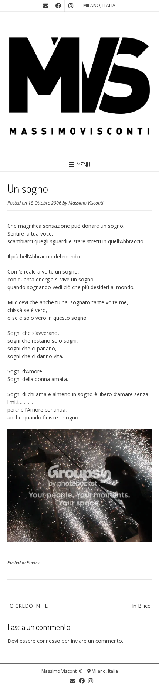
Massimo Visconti (85, 203)
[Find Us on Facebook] (58, 6)
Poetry (33, 562)
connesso (48, 640)
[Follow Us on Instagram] (71, 6)
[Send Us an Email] (46, 6)
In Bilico (141, 605)
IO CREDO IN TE (28, 605)
